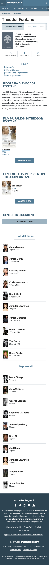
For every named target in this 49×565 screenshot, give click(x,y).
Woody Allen (16, 471)
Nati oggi (6, 8)
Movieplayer (6, 13)
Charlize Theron (17, 270)
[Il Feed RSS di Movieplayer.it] (33, 505)
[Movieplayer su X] (20, 505)
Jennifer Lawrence (19, 306)
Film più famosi (12, 70)
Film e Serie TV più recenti (17, 73)
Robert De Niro (17, 329)
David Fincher (16, 353)
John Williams (16, 389)
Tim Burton (15, 341)
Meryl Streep (16, 377)
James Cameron (18, 317)
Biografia (10, 67)
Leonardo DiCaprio (19, 412)
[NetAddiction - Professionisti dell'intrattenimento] (30, 542)
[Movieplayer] (24, 500)
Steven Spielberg (18, 424)
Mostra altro (24, 160)
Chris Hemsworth (18, 282)
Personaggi (17, 13)
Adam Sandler (16, 483)
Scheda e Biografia (13, 27)
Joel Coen (14, 448)
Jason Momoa (16, 247)
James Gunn (16, 258)
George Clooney (17, 400)
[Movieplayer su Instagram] (24, 505)
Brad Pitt (13, 436)
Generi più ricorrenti (14, 75)
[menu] (3, 3)
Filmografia (31, 27)
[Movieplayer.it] (14, 3)
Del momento (32, 8)
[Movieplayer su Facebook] (15, 505)
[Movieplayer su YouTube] (29, 505)
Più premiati (18, 8)
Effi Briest (6, 149)
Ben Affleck (15, 294)
